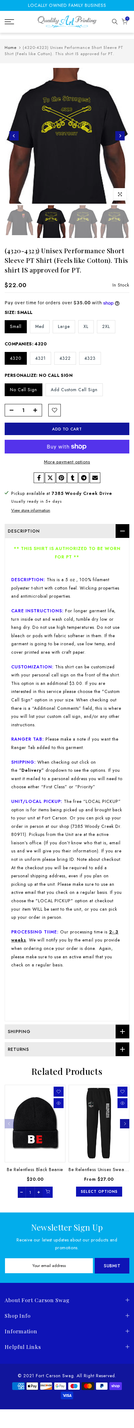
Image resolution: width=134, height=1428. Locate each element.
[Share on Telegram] (84, 477)
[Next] (120, 135)
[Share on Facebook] (39, 477)
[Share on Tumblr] (72, 477)
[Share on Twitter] (50, 477)
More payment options (67, 462)
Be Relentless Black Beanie (35, 1169)
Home (11, 47)
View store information (30, 510)
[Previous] (14, 135)
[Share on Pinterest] (61, 477)
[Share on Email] (95, 477)
